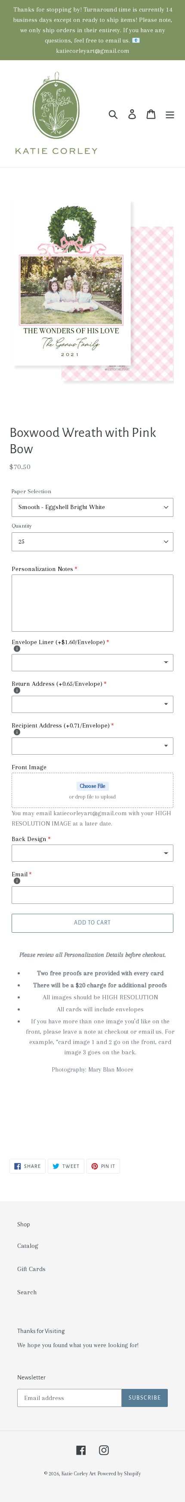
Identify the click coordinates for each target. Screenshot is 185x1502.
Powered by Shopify (119, 1474)
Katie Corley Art (79, 1474)
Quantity (22, 525)
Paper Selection (31, 491)
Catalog (27, 1246)
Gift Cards (31, 1269)
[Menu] (169, 113)
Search (27, 1292)
